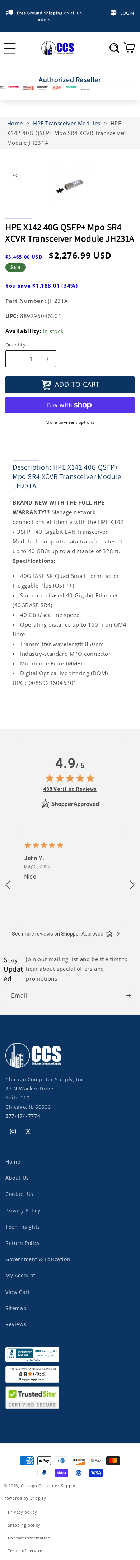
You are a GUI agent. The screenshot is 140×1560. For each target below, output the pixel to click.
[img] (70, 778)
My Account (20, 1275)
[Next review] (132, 885)
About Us (17, 1177)
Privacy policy (22, 1512)
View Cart (17, 1291)
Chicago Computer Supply (48, 1485)
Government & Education (37, 1259)
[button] (114, 48)
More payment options (70, 422)
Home (12, 1161)
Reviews (15, 1324)
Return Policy (22, 1243)
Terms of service (25, 1550)
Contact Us (19, 1194)
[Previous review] (8, 885)
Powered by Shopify (25, 1498)
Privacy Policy (22, 1210)
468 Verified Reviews (70, 789)
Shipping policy (24, 1525)
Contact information (29, 1538)
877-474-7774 (22, 1115)
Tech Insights (22, 1226)
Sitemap (16, 1308)
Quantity (15, 344)
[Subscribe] (128, 995)
